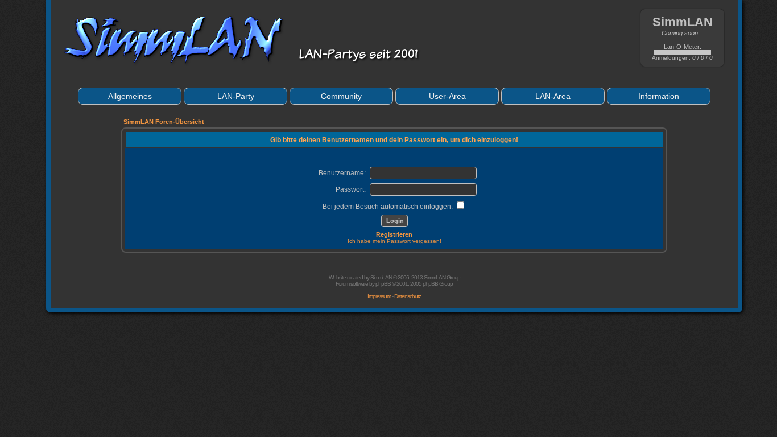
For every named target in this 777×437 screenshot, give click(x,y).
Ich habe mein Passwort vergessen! (394, 241)
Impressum (379, 296)
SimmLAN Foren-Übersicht (163, 121)
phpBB (383, 284)
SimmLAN (381, 277)
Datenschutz (407, 296)
